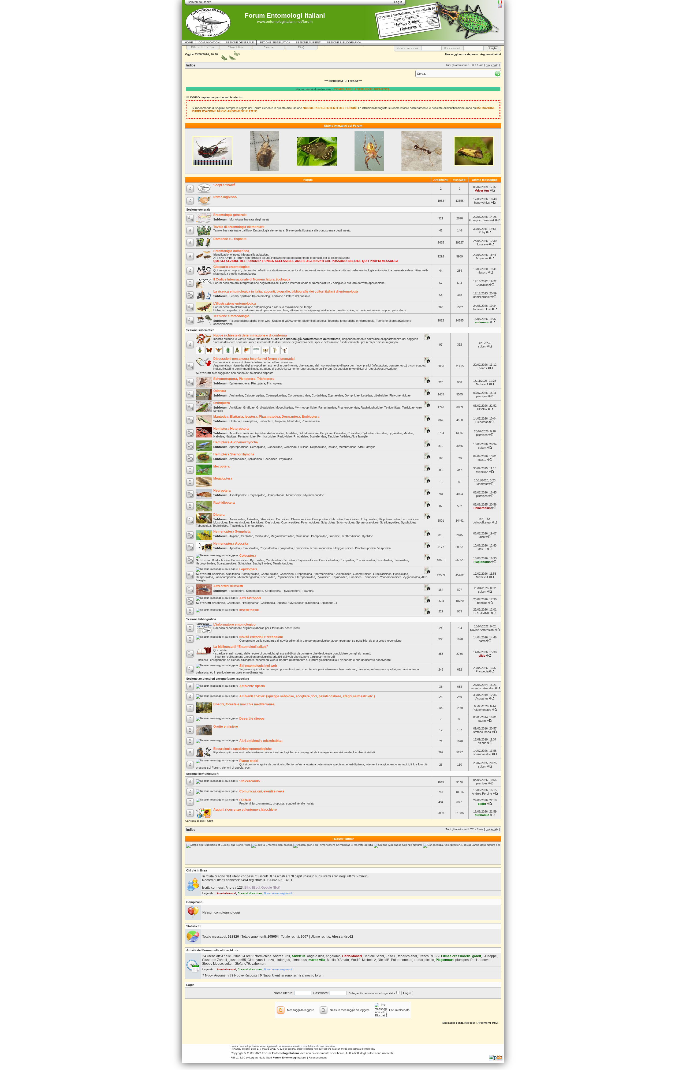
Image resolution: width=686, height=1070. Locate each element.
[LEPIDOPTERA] (209, 350)
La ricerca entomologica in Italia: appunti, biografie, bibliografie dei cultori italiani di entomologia (285, 291)
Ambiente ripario (252, 686)
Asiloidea (252, 519)
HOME (189, 42)
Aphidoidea (255, 459)
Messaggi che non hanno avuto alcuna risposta (242, 373)
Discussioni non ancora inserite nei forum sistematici (253, 359)
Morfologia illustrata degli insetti (249, 219)
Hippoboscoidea (389, 519)
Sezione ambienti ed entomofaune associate (217, 678)
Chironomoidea (301, 519)
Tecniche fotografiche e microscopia (350, 320)
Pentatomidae (247, 436)
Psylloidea (285, 459)
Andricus (298, 956)
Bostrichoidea (221, 560)
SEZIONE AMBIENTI (308, 42)
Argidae (234, 536)
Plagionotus (482, 561)
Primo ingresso (225, 197)
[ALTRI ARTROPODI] (284, 350)
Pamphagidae (327, 407)
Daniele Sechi (373, 956)
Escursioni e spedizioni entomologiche (242, 749)
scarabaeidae (482, 754)
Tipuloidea (236, 525)
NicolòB (383, 960)
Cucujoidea (347, 560)
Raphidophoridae (372, 407)
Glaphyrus (255, 960)
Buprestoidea (239, 560)
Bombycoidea (250, 573)
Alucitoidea (233, 573)
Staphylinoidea (261, 563)
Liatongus (282, 960)
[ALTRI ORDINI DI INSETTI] (275, 350)
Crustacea (233, 602)
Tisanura (308, 590)
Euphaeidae (335, 395)
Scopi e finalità (224, 185)
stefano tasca (482, 732)
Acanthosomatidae (241, 433)
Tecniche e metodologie (231, 316)
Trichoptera (274, 383)
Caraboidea (273, 560)
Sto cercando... (250, 781)
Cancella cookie (195, 820)
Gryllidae (249, 407)
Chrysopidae (256, 495)
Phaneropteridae (348, 407)
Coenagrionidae (276, 395)
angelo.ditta (315, 956)
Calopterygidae (254, 395)
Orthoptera (221, 403)
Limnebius (299, 960)
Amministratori (226, 893)
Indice (190, 65)
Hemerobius (482, 508)
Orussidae (303, 536)
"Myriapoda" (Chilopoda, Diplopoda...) (312, 602)
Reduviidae (284, 436)
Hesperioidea (204, 577)
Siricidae (334, 536)
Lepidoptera (248, 569)
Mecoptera (221, 466)
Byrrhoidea (257, 560)
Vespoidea (384, 548)
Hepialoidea (400, 573)
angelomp (333, 956)
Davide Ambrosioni (482, 629)
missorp (482, 272)
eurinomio (482, 322)
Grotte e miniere (225, 726)
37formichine (261, 956)
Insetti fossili (249, 610)
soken (482, 346)
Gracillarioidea (382, 573)
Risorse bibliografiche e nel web (249, 320)
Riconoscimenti (318, 1057)
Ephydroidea (369, 519)
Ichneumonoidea (321, 548)
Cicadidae (290, 446)
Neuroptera (222, 490)
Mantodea (293, 421)
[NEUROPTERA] (266, 350)
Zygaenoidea (411, 577)
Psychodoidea (310, 522)
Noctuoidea (267, 577)
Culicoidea (336, 519)
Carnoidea (282, 519)
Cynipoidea (285, 548)
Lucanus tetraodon (482, 688)
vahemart (258, 964)
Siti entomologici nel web (258, 666)
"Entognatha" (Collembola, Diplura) (264, 602)
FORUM (245, 800)
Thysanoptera (291, 590)
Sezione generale (198, 209)
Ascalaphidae (238, 495)
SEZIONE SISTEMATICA (274, 42)
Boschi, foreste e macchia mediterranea (244, 704)
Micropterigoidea (248, 577)
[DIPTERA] (237, 350)
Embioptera (266, 421)
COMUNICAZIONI (209, 42)
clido (482, 655)
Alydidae (260, 433)
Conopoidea (320, 519)
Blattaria (234, 421)
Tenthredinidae (350, 536)
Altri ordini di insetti (228, 586)
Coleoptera (247, 556)
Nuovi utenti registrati (278, 893)
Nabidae (218, 436)
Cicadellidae (274, 446)
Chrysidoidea (268, 548)
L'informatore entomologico (234, 624)
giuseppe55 (237, 960)
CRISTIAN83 (482, 613)
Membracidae (347, 446)
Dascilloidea (384, 560)
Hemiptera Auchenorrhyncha (235, 442)
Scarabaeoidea (226, 563)
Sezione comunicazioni (202, 773)
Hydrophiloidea (205, 563)
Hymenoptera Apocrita (230, 543)
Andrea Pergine (482, 793)
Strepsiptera (273, 590)
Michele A (482, 384)
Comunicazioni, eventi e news (261, 791)
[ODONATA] (256, 350)
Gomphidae (352, 395)
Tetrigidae (408, 407)
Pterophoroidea (305, 577)
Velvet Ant (482, 190)
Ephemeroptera (239, 383)
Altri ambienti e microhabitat (260, 741)
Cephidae (247, 536)
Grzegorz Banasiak (482, 220)
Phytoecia (482, 671)
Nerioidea (257, 522)
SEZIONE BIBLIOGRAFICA (344, 42)
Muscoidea (220, 522)
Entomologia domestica (231, 251)
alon (482, 536)
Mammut (482, 483)
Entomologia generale (230, 215)
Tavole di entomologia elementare (238, 227)
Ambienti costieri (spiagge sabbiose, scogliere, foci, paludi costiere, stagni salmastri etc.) (307, 696)
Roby (482, 232)
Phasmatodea (311, 421)
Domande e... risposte (230, 239)
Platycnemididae (400, 395)
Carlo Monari (352, 956)
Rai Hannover (480, 960)
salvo (482, 640)
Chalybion (482, 284)
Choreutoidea (269, 573)
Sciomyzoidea (345, 522)
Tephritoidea (220, 525)
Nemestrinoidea (239, 522)
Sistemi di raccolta (314, 320)
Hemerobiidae (276, 495)
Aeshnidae (236, 395)
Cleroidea (288, 560)
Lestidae (366, 395)
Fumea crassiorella (456, 956)
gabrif (482, 803)
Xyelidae (367, 536)
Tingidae (333, 436)
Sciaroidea (328, 522)
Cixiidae (303, 446)
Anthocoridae (275, 433)
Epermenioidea (323, 573)
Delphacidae (318, 446)
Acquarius (482, 258)
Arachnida (218, 602)
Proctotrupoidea (365, 548)
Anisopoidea (237, 519)
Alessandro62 (342, 936)
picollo (429, 960)
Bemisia (482, 602)
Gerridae (381, 433)
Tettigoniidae (392, 407)
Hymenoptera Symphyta (232, 531)
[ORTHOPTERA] (247, 350)
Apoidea (234, 548)
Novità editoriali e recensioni (261, 637)
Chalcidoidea (249, 548)
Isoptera (280, 421)
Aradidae (291, 433)
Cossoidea (287, 573)
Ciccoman (482, 422)
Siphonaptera (254, 590)
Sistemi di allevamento (286, 320)
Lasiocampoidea (225, 577)
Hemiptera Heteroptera (231, 429)
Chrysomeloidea (307, 560)
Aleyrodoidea (237, 459)
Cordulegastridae (299, 395)
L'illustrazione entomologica (234, 303)
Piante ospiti (248, 761)
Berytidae (326, 433)
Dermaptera (249, 421)
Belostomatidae (309, 433)
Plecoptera (258, 383)
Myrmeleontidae (313, 495)
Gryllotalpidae (265, 407)
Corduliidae (319, 395)
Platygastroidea (343, 548)
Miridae (408, 433)
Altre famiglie (359, 436)
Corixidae (354, 433)
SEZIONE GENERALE (240, 42)
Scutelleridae (318, 436)
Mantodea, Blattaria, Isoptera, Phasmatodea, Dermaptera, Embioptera (266, 416)
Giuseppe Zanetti (214, 960)
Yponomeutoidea (390, 577)
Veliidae (345, 436)
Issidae (332, 446)
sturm (482, 720)
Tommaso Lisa (481, 309)
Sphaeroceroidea (367, 522)
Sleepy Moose (212, 964)
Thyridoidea (339, 577)
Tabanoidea (203, 525)
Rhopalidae (300, 436)
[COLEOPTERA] (200, 350)
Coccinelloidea (328, 560)
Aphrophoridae (238, 446)
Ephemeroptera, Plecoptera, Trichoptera (243, 379)
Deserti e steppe (251, 718)
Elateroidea (401, 560)
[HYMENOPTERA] (219, 350)
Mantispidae (294, 495)
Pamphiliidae (319, 536)
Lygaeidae (395, 433)
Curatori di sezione (250, 893)
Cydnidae (367, 433)
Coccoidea (270, 459)
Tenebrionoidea (283, 563)
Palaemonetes (482, 709)
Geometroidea (362, 573)
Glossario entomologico (231, 267)
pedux (418, 960)
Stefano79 (242, 964)
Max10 (482, 459)
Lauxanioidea (410, 519)
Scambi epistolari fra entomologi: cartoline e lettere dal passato (269, 296)
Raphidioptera (224, 502)
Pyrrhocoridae (266, 436)
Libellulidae (381, 395)
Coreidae (340, 433)
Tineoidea (355, 577)
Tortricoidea (370, 577)
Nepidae (231, 436)
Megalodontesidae (282, 536)
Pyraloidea (323, 577)
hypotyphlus (482, 202)
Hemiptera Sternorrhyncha (233, 454)
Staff (210, 820)
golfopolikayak (482, 522)
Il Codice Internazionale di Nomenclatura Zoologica (251, 279)
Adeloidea (218, 573)
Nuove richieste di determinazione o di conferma (250, 335)
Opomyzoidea (290, 522)
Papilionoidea (285, 577)
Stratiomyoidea (389, 522)
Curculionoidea (365, 560)
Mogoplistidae (284, 407)
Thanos (482, 368)
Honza (269, 960)
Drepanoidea (303, 573)
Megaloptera (222, 478)
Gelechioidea (342, 573)
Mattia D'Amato (338, 960)
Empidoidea (351, 519)
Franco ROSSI (429, 956)
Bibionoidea (267, 519)
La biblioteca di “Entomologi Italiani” (240, 647)
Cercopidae (257, 446)
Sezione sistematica (200, 330)
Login (190, 984)
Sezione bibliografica (201, 619)
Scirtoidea (244, 563)
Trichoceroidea (254, 525)
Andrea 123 (234, 887)
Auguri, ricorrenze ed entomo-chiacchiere (245, 809)
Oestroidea (272, 522)
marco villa (316, 960)
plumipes (482, 396)
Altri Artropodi (250, 598)
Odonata (219, 391)
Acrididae (235, 407)
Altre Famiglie (366, 446)
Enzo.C (391, 956)
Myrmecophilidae (306, 407)
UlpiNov (482, 409)
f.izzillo (482, 742)
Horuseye (482, 244)
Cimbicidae (262, 536)
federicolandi (407, 956)
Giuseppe (490, 956)
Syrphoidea (408, 522)
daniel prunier (482, 296)
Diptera (219, 515)
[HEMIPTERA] (228, 350)
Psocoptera (236, 590)
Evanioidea (301, 548)
